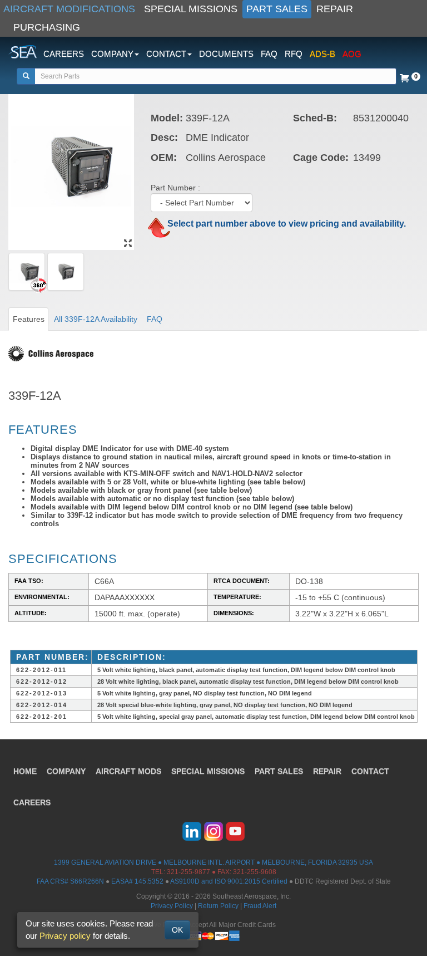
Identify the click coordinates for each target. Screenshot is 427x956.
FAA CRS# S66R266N (70, 881)
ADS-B (322, 53)
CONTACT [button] (166, 53)
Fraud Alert (260, 906)
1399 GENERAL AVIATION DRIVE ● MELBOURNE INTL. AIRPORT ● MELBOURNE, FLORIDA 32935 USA (213, 862)
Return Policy (218, 906)
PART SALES (276, 8)
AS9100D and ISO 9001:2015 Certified (228, 881)
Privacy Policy (172, 906)
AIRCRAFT (128, 771)
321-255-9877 (188, 872)
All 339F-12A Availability (95, 319)
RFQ (293, 53)
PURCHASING (46, 27)
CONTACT (370, 771)
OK (177, 929)
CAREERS (63, 53)
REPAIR (334, 8)
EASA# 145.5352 (137, 881)
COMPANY (66, 771)
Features (28, 319)
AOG (351, 53)
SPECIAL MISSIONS (190, 8)
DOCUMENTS (226, 53)
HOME (25, 771)
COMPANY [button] (112, 53)
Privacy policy (65, 935)
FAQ (269, 53)
